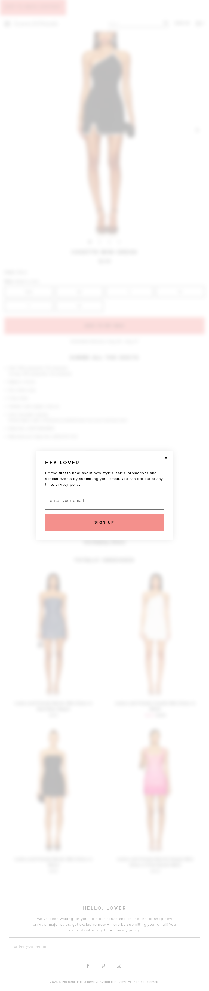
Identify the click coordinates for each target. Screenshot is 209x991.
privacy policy (68, 484)
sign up (104, 522)
